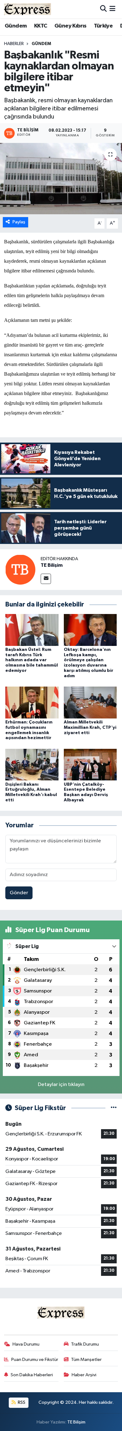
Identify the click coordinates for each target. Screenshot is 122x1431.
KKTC (40, 26)
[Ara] (103, 9)
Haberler (14, 44)
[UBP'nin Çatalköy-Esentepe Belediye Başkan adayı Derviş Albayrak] (90, 764)
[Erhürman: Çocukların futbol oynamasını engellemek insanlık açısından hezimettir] (31, 702)
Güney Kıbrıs (70, 26)
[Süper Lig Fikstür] (114, 1108)
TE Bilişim (52, 565)
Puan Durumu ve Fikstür (34, 1359)
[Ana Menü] (112, 9)
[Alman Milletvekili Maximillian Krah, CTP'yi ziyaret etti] (90, 702)
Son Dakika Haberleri (32, 1375)
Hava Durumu (26, 1344)
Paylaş (19, 222)
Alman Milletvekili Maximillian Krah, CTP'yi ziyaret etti (90, 727)
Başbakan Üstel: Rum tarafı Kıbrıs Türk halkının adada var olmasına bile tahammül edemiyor (31, 660)
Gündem (16, 26)
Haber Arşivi (84, 1375)
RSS (21, 1402)
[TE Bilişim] (20, 569)
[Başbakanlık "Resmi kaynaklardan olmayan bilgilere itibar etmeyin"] (61, 179)
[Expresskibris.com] (27, 9)
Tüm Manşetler (86, 1359)
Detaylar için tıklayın (61, 1084)
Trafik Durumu (85, 1344)
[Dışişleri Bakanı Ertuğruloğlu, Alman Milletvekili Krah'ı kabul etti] (31, 764)
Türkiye (103, 26)
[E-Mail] (46, 579)
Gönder (19, 893)
